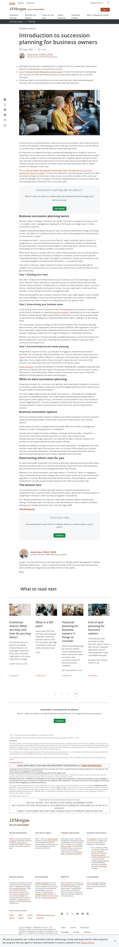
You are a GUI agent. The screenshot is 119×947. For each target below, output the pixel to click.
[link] (23, 554)
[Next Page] (76, 694)
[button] (115, 941)
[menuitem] (97, 3)
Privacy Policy (87, 942)
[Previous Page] (48, 694)
